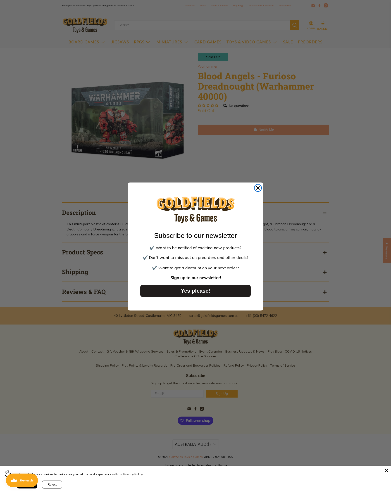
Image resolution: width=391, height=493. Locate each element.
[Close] (386, 470)
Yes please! (195, 291)
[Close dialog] (258, 188)
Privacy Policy (133, 474)
